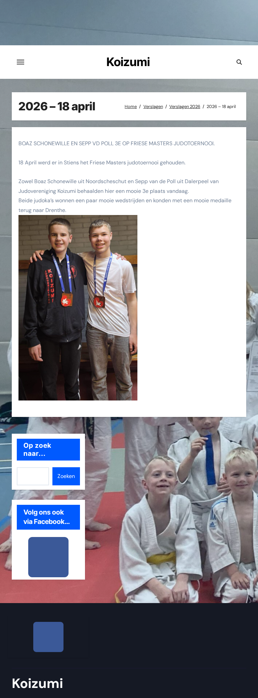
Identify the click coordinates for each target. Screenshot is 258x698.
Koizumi (128, 62)
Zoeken (66, 476)
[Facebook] (48, 557)
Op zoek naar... (38, 449)
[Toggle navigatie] (20, 62)
